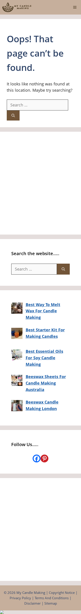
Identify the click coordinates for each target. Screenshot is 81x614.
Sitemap (50, 603)
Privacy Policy (20, 598)
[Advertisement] (40, 183)
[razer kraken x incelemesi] (40, 612)
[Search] (13, 115)
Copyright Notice (62, 592)
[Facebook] (36, 458)
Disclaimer (32, 603)
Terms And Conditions (52, 598)
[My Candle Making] (17, 7)
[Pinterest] (44, 458)
